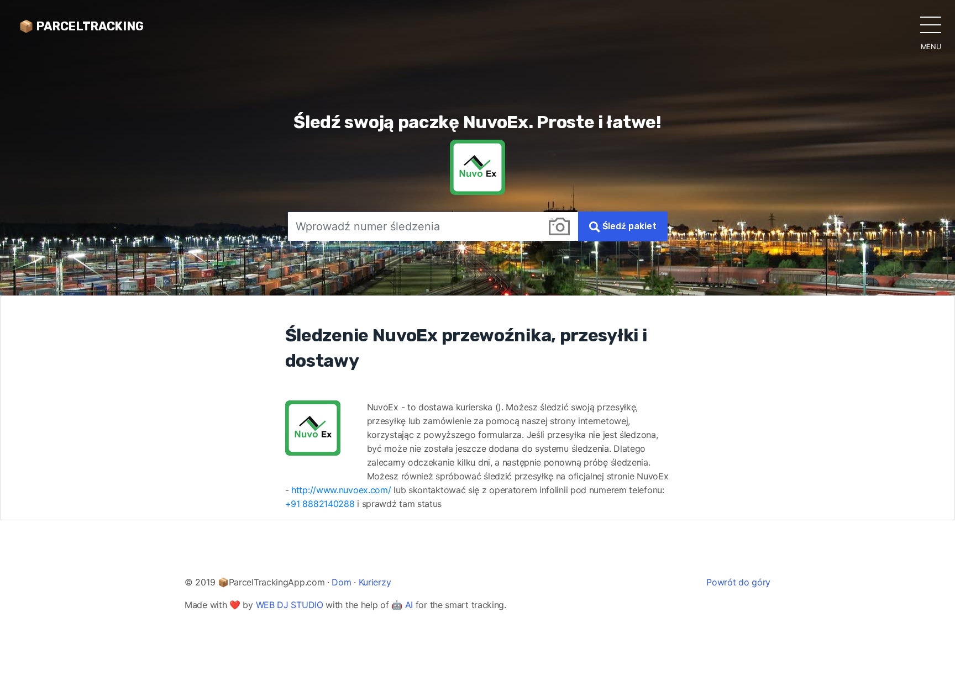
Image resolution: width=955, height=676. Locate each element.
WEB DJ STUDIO (289, 604)
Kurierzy (375, 582)
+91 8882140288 (320, 503)
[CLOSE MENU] (930, 24)
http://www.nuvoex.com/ (341, 489)
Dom (341, 582)
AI (409, 604)
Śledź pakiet (628, 226)
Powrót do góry (738, 582)
